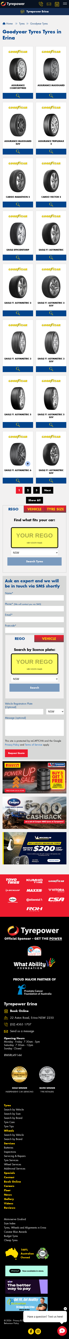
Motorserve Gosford (15, 1219)
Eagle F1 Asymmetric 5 (17, 414)
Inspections (10, 1152)
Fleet (7, 1190)
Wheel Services (12, 1164)
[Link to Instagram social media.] (38, 1331)
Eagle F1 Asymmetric (51, 250)
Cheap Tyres (10, 1240)
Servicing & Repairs (15, 1156)
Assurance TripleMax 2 (51, 142)
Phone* (23, 604)
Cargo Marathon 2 (18, 197)
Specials (9, 1173)
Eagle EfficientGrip (18, 250)
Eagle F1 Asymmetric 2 (17, 303)
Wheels (9, 1130)
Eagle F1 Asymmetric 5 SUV (51, 416)
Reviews (9, 1208)
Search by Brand (13, 1118)
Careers (9, 1186)
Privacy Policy (12, 744)
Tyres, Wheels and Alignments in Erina (25, 1227)
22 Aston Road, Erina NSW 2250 (32, 1018)
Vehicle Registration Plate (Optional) (18, 705)
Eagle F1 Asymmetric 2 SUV (51, 304)
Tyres (7, 1105)
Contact (9, 1177)
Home (9, 23)
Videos (8, 1203)
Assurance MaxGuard (51, 85)
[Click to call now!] (41, 4)
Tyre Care (9, 1122)
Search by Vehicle (14, 1109)
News (8, 1194)
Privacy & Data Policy (23, 1320)
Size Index (9, 1223)
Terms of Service (33, 744)
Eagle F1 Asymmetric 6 (17, 470)
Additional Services (14, 1168)
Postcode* (10, 625)
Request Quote (16, 753)
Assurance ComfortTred (18, 87)
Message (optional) (15, 718)
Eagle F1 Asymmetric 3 (17, 358)
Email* (9, 615)
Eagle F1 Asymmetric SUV (51, 471)
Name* (9, 593)
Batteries (8, 1147)
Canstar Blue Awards (15, 1232)
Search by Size (12, 1113)
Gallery (9, 1199)
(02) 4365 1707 (20, 1024)
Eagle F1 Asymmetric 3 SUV (51, 360)
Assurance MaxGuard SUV (17, 142)
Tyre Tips (9, 1126)
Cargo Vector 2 (51, 197)
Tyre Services (11, 1160)
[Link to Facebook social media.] (31, 1331)
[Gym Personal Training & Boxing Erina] (26, 1304)
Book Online (12, 1181)
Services (9, 1143)
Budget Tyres (11, 1236)
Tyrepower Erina (37, 11)
